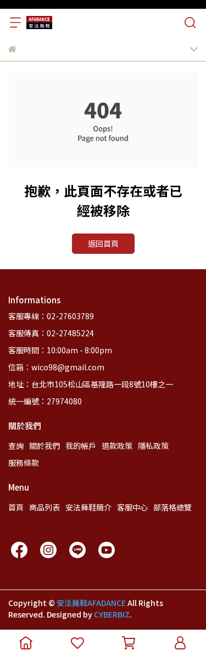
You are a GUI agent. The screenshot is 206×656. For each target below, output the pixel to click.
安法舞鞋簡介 (88, 507)
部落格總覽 (172, 507)
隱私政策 (153, 445)
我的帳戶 (80, 445)
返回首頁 (103, 243)
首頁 (16, 507)
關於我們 (44, 445)
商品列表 (44, 507)
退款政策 (117, 445)
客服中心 (132, 507)
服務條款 (23, 462)
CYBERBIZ (112, 614)
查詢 (16, 445)
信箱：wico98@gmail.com (56, 367)
